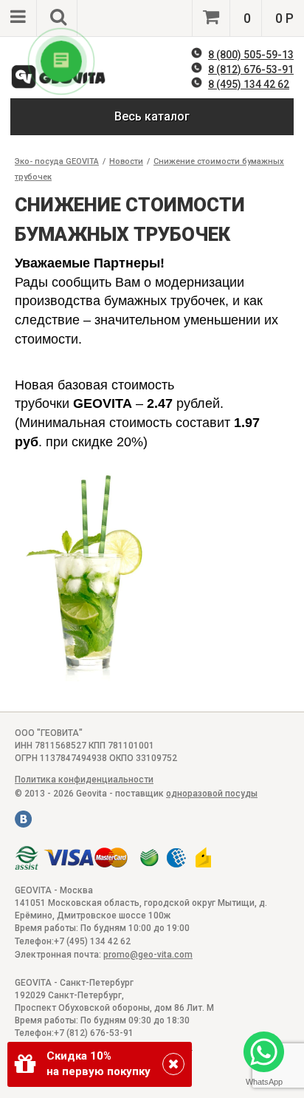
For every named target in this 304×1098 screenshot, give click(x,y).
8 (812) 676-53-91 (251, 69)
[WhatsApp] (264, 1053)
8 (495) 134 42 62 (248, 84)
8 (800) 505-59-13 (251, 55)
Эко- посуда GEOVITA (57, 161)
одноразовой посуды (212, 793)
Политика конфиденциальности (84, 779)
